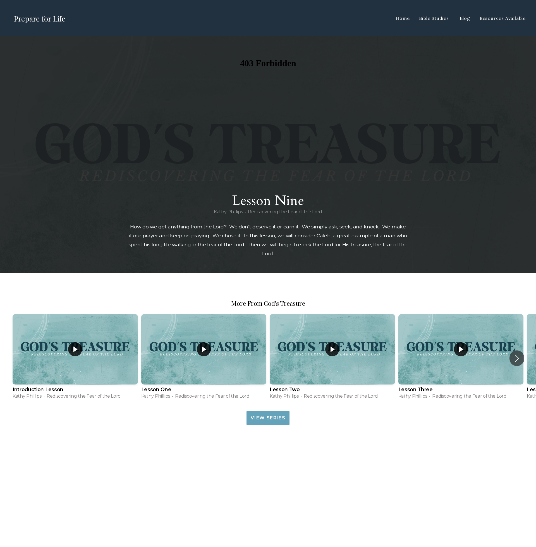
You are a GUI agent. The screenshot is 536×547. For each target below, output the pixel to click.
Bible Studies (434, 18)
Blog (465, 18)
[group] (75, 358)
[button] (517, 358)
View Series (268, 418)
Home (403, 18)
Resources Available (503, 18)
